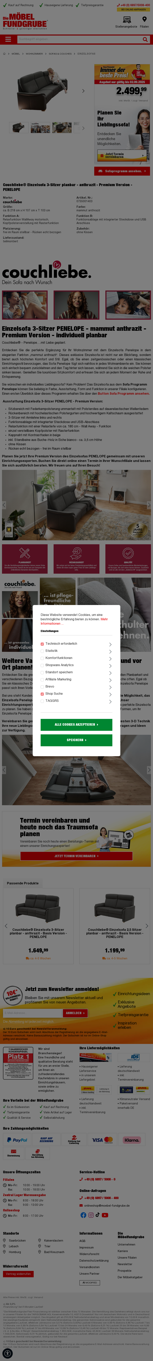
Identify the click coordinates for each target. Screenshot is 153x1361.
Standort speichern (59, 672)
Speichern (75, 740)
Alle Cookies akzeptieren (75, 724)
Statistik (51, 651)
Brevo (49, 686)
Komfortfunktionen (58, 658)
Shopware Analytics (59, 665)
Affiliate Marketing (58, 679)
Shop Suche (54, 693)
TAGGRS (52, 701)
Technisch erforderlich (61, 643)
